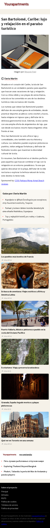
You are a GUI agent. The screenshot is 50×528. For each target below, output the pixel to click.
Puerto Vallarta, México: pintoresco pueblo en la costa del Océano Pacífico (23, 331)
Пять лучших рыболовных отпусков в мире (24, 461)
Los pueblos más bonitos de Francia (17, 256)
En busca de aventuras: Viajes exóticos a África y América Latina (23, 293)
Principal (4, 491)
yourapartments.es (38, 516)
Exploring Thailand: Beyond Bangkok (20, 466)
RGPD (3, 498)
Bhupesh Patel (30, 72)
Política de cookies (9, 502)
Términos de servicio (9, 505)
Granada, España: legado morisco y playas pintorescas (20, 404)
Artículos (4, 495)
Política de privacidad (9, 508)
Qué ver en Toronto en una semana (17, 440)
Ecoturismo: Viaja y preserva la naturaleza (20, 367)
